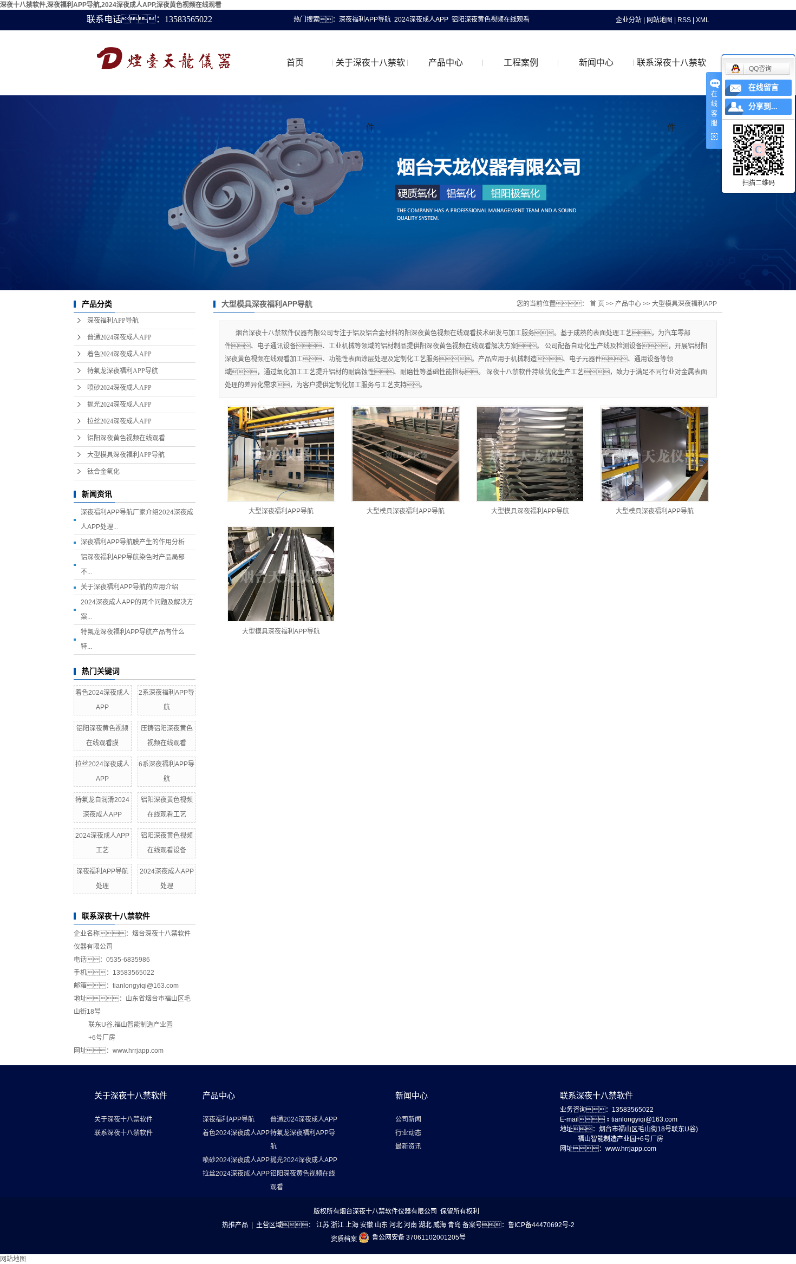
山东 (381, 1225)
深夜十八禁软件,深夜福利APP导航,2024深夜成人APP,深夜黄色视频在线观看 (110, 5)
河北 (395, 1225)
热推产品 (235, 1225)
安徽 (366, 1225)
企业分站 (629, 20)
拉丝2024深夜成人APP (119, 421)
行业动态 (408, 1133)
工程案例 (521, 62)
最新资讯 (408, 1146)
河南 (410, 1225)
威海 (439, 1225)
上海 (351, 1225)
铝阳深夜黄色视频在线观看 (491, 19)
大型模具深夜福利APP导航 (126, 455)
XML (702, 20)
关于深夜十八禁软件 (370, 76)
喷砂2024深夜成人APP (119, 388)
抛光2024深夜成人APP (119, 404)
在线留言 (763, 87)
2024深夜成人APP (421, 19)
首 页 (597, 304)
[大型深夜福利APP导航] (281, 454)
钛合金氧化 (103, 471)
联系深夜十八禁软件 (671, 76)
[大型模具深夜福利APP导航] (405, 454)
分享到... (763, 106)
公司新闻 (408, 1119)
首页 (295, 62)
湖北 (425, 1225)
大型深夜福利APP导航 (281, 511)
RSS (684, 20)
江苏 (322, 1225)
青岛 (454, 1225)
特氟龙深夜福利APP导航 (122, 371)
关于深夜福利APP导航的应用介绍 (129, 587)
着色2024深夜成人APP (119, 354)
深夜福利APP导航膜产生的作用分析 (133, 542)
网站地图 (660, 20)
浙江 (337, 1225)
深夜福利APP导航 (365, 19)
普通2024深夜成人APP (119, 337)
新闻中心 (596, 62)
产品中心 (445, 62)
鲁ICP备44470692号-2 (541, 1225)
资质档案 (344, 1239)
